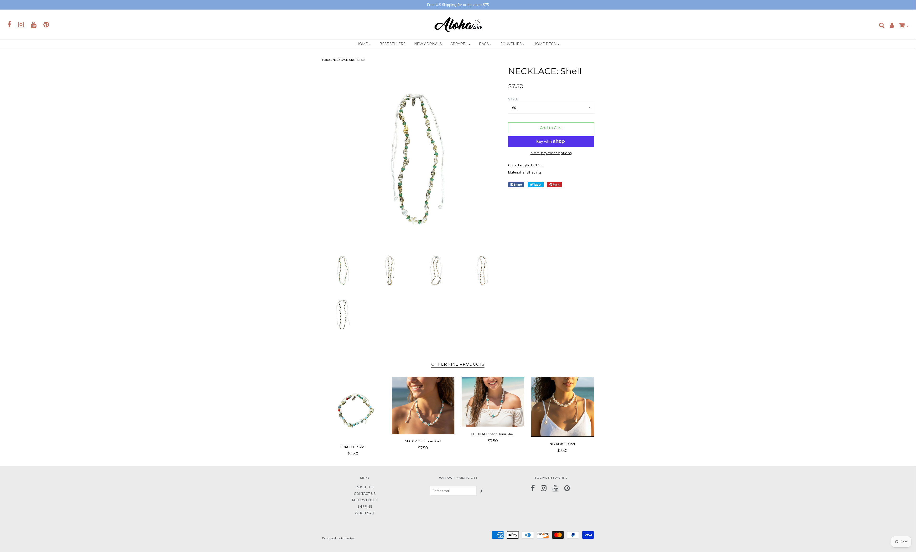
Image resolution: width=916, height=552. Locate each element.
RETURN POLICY (365, 500)
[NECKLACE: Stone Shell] (423, 405)
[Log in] (889, 25)
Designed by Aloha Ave (338, 538)
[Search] (879, 25)
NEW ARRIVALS (428, 44)
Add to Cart (551, 128)
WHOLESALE (365, 513)
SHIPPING (364, 506)
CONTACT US (365, 493)
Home (326, 59)
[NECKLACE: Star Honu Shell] (493, 402)
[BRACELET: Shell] (353, 408)
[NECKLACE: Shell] (341, 269)
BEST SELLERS (393, 44)
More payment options (551, 153)
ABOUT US (365, 487)
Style (513, 99)
